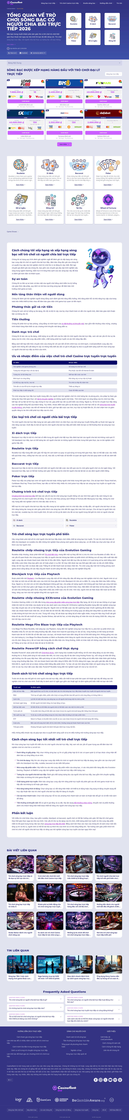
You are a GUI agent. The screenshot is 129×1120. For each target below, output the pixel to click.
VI (9, 1080)
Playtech (30, 578)
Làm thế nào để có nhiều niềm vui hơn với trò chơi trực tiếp (28, 1042)
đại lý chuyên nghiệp (45, 399)
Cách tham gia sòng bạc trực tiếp (29, 1037)
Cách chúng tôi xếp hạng (111, 1047)
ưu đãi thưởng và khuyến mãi (73, 324)
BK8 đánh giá (64, 105)
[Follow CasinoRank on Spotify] (115, 1080)
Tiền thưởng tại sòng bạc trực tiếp (76, 1041)
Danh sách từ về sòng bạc (76, 1037)
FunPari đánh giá (103, 105)
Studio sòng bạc (89, 3)
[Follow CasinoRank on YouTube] (110, 1080)
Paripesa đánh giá (64, 136)
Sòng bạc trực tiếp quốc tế (76, 1054)
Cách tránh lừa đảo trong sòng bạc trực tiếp (29, 1047)
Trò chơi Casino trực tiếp (69, 3)
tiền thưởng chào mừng (83, 803)
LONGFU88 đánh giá (26, 105)
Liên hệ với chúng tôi (111, 1050)
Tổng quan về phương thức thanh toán (75, 1045)
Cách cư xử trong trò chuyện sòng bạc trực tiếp (29, 1050)
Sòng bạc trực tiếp (48, 3)
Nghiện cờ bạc (76, 1050)
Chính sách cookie (33, 1117)
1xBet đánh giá (26, 136)
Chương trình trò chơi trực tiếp (23, 496)
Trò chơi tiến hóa (51, 554)
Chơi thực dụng (48, 653)
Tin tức (119, 3)
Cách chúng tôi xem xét (111, 1043)
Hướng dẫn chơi (106, 3)
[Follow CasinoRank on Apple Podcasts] (120, 1080)
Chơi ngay (25, 101)
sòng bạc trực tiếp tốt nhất (55, 824)
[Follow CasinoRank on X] (105, 1080)
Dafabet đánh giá (103, 136)
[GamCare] (44, 1100)
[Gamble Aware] (89, 1100)
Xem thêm (63, 144)
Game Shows (12, 231)
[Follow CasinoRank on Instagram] (101, 1080)
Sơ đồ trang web (96, 1117)
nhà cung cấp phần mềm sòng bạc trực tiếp (62, 602)
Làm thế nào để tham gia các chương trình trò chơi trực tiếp (28, 1055)
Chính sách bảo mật (65, 1117)
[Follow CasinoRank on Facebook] (96, 1080)
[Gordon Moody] (61, 1100)
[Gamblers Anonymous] (29, 1100)
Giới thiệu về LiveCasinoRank (107, 1038)
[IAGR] (18, 1100)
